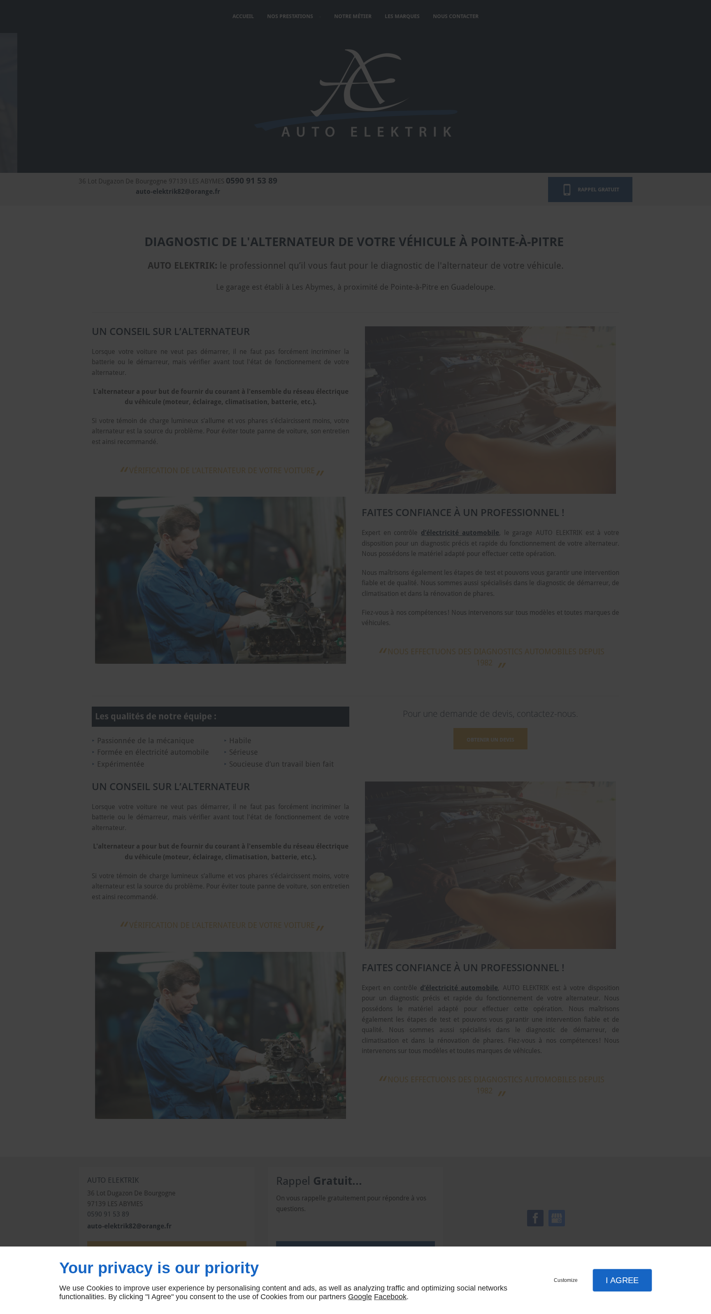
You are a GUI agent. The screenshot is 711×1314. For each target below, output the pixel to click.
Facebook (390, 1297)
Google (360, 1297)
